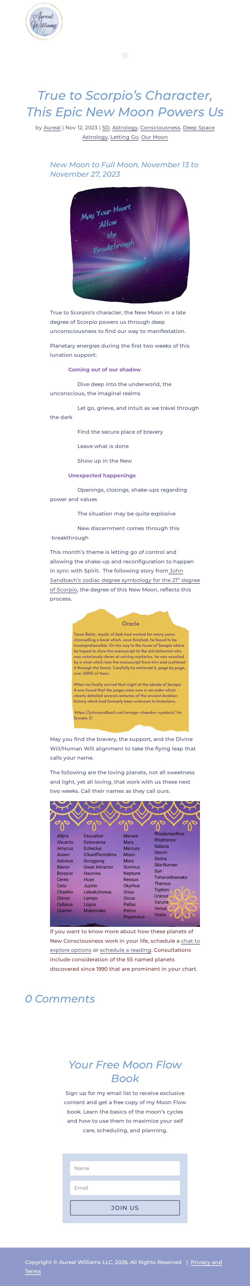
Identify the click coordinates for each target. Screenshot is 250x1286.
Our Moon (154, 137)
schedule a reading (125, 950)
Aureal (52, 128)
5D (105, 128)
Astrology (125, 128)
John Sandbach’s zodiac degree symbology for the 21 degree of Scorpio (125, 580)
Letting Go (124, 137)
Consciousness (160, 128)
